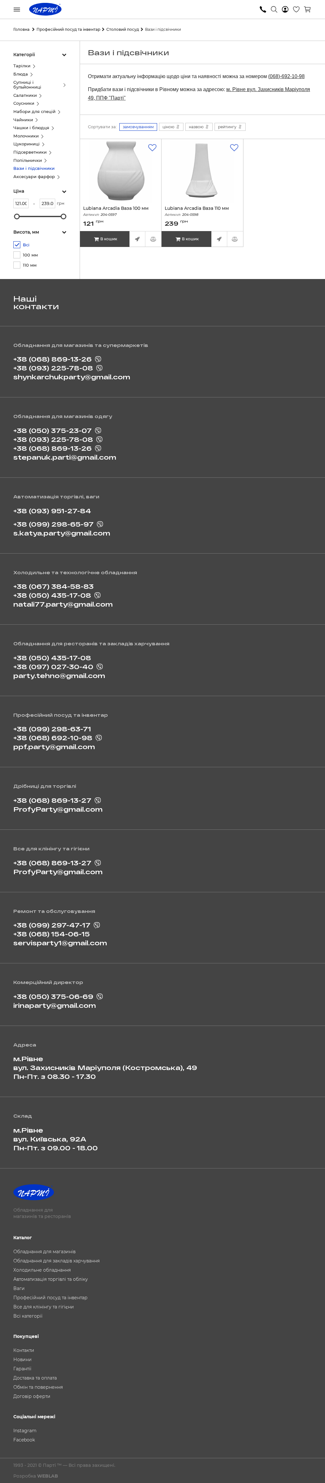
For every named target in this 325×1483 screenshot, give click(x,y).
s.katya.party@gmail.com (61, 533)
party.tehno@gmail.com (59, 675)
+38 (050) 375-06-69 (53, 996)
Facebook (24, 1440)
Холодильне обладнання (42, 1270)
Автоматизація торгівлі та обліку (50, 1279)
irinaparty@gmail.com (54, 1005)
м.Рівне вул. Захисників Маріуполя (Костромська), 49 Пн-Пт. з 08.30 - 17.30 (105, 1067)
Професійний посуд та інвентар (50, 1297)
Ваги (19, 1288)
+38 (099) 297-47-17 (51, 925)
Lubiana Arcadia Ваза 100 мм (116, 211)
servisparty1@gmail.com (60, 943)
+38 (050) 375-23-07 (52, 430)
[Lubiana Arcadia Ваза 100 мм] (120, 171)
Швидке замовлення (137, 239)
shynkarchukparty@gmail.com (71, 377)
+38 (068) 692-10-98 (52, 738)
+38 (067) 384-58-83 (53, 586)
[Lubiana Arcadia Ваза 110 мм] (202, 171)
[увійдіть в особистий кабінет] (285, 9)
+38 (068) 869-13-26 (52, 359)
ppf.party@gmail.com (54, 746)
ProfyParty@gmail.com (58, 809)
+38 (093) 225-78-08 (53, 368)
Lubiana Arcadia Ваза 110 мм (197, 211)
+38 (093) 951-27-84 (52, 511)
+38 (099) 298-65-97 (53, 524)
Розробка (35, 1476)
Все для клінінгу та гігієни (43, 1307)
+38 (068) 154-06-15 (51, 934)
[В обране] (152, 148)
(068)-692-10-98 (286, 76)
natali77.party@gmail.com (63, 604)
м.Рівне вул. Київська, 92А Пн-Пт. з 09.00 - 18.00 (55, 1139)
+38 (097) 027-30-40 (53, 666)
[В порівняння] (153, 239)
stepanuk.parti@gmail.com (64, 457)
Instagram (24, 1430)
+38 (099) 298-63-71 (52, 729)
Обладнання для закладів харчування (56, 1261)
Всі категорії (28, 1316)
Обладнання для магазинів (44, 1251)
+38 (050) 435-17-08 (52, 595)
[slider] (17, 216)
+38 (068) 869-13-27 (52, 800)
